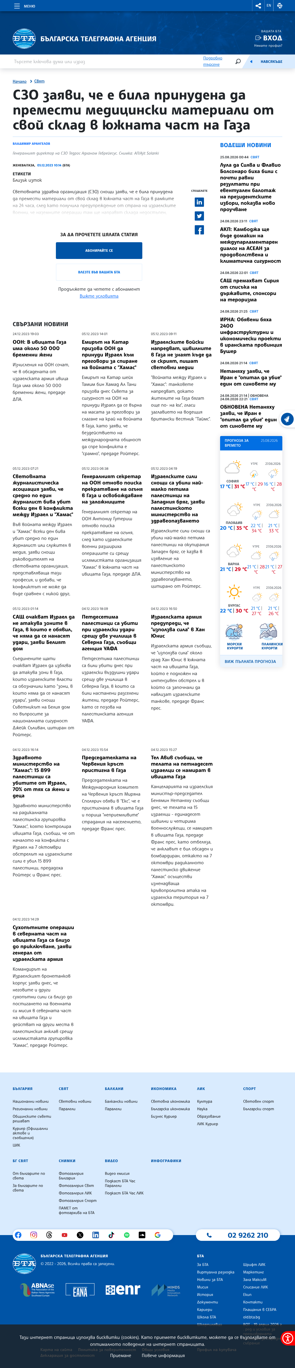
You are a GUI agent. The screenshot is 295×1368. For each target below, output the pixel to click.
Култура (204, 1101)
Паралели (67, 1109)
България (23, 1089)
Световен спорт (258, 1101)
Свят (39, 81)
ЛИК (201, 1089)
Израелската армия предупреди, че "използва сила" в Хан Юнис (178, 626)
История (205, 1294)
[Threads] (51, 1235)
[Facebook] (20, 1235)
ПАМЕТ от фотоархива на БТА (76, 1210)
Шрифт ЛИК (254, 1264)
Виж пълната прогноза (250, 661)
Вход (272, 38)
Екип (247, 1294)
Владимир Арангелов (31, 144)
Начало (20, 81)
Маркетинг (253, 1272)
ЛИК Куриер (207, 1124)
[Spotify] (129, 1235)
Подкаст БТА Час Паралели (120, 1183)
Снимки (67, 1161)
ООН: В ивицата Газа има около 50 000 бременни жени (40, 348)
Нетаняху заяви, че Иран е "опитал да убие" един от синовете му (251, 377)
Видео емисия (117, 1173)
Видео (111, 1161)
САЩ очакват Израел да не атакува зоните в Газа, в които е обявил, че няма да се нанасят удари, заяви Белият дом (44, 633)
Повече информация (163, 1355)
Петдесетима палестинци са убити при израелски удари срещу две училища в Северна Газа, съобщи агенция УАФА (110, 633)
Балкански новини (121, 1101)
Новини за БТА (210, 1279)
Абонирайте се (99, 250)
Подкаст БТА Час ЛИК (124, 1193)
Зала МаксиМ (254, 1279)
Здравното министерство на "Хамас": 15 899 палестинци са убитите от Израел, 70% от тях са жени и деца (41, 776)
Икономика (164, 1089)
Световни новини (75, 1101)
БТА (200, 1256)
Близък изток (27, 180)
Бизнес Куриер (164, 1116)
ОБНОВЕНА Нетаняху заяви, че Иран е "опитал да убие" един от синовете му (248, 416)
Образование (209, 1116)
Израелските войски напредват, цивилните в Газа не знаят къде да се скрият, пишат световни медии (181, 355)
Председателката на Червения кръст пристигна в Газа (109, 763)
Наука (202, 1109)
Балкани (114, 1089)
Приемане (120, 1355)
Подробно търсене (212, 61)
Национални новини (31, 1101)
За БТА (202, 1264)
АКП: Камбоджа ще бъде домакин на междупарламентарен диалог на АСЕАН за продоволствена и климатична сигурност (250, 245)
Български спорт (258, 1109)
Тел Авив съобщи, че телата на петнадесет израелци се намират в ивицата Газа (182, 767)
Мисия (202, 1287)
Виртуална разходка (216, 1272)
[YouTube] (66, 1235)
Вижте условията (99, 296)
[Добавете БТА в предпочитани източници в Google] (159, 1235)
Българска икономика (170, 1109)
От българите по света (29, 1176)
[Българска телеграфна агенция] (24, 1264)
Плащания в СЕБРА (259, 1309)
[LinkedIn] (97, 1235)
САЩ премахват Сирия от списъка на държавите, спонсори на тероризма (249, 290)
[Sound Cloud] (144, 1235)
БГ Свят (20, 1161)
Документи (207, 1302)
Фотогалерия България (71, 1176)
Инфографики (166, 1161)
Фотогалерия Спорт (78, 1200)
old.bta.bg (251, 1317)
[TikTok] (113, 1235)
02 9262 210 (248, 1235)
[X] (82, 1235)
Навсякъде (271, 61)
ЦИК (16, 1145)
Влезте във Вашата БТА (99, 272)
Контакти (252, 1302)
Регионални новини (30, 1109)
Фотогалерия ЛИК (75, 1193)
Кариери (204, 1309)
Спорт (249, 1089)
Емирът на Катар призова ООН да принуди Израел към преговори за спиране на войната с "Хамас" (109, 355)
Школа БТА (206, 1317)
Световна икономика (170, 1101)
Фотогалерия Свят (76, 1185)
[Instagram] (36, 1235)
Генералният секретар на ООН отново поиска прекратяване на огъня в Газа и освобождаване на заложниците (112, 489)
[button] (258, 5)
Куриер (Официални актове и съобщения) (30, 1133)
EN (269, 5)
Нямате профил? (268, 45)
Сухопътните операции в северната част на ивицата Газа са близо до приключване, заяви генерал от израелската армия (43, 943)
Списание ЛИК (255, 1287)
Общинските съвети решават (32, 1118)
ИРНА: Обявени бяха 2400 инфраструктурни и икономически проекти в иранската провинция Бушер (251, 335)
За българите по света (28, 1188)
